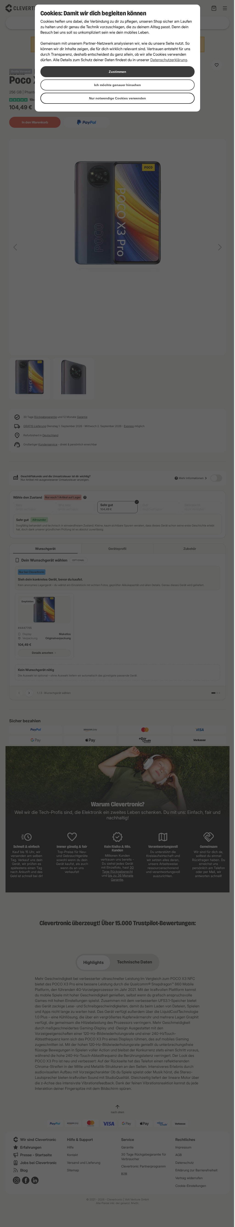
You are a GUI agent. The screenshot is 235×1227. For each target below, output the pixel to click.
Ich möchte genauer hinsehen (117, 85)
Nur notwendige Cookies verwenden (117, 98)
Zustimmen (117, 72)
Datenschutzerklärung (168, 59)
